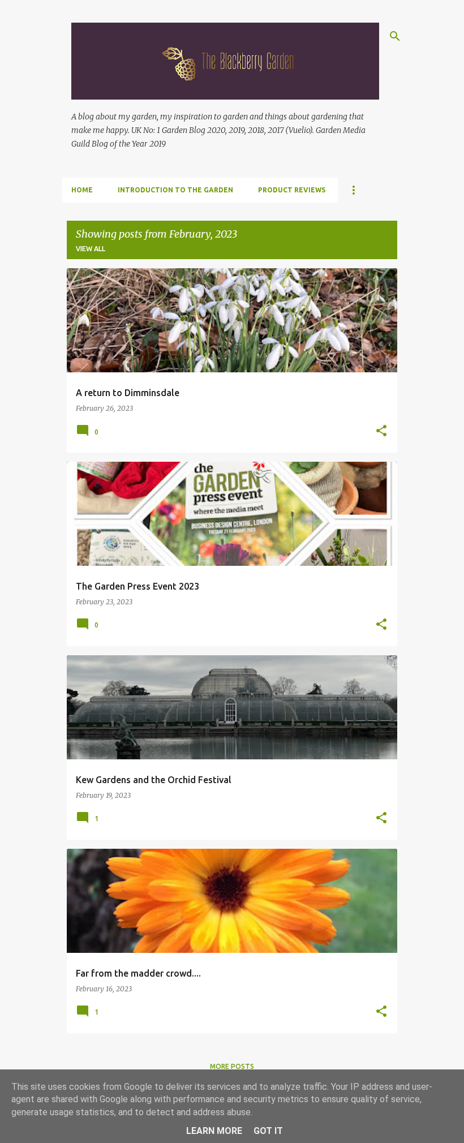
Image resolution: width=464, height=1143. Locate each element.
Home (82, 190)
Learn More (214, 1130)
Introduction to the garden (175, 190)
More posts (232, 1066)
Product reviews (291, 190)
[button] (381, 431)
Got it (268, 1130)
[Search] (395, 36)
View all (90, 248)
